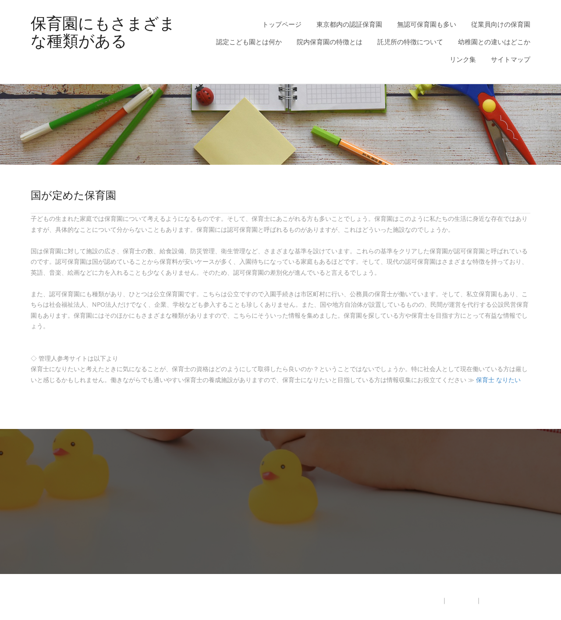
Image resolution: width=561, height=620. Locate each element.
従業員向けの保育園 (500, 24)
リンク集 (463, 59)
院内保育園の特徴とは (329, 41)
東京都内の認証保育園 (349, 24)
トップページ (282, 24)
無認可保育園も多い (426, 24)
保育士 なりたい (498, 380)
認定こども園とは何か (249, 41)
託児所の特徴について (410, 41)
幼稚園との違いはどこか (494, 41)
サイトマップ (510, 59)
